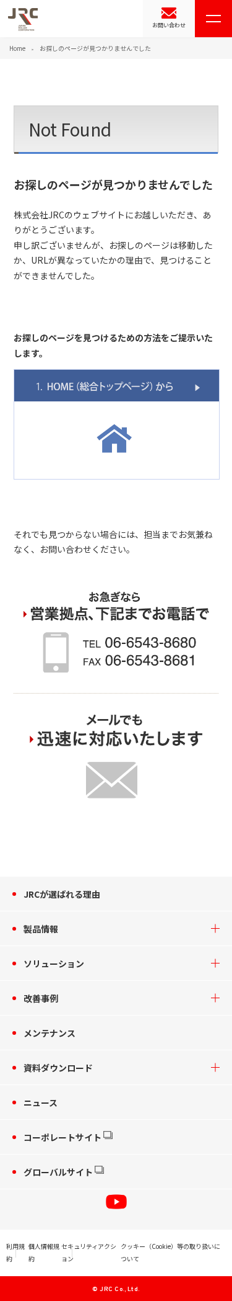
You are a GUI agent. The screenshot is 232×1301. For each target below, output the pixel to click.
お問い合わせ (169, 25)
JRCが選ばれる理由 (62, 894)
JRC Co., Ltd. (120, 1289)
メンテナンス (49, 1033)
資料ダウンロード (58, 1068)
